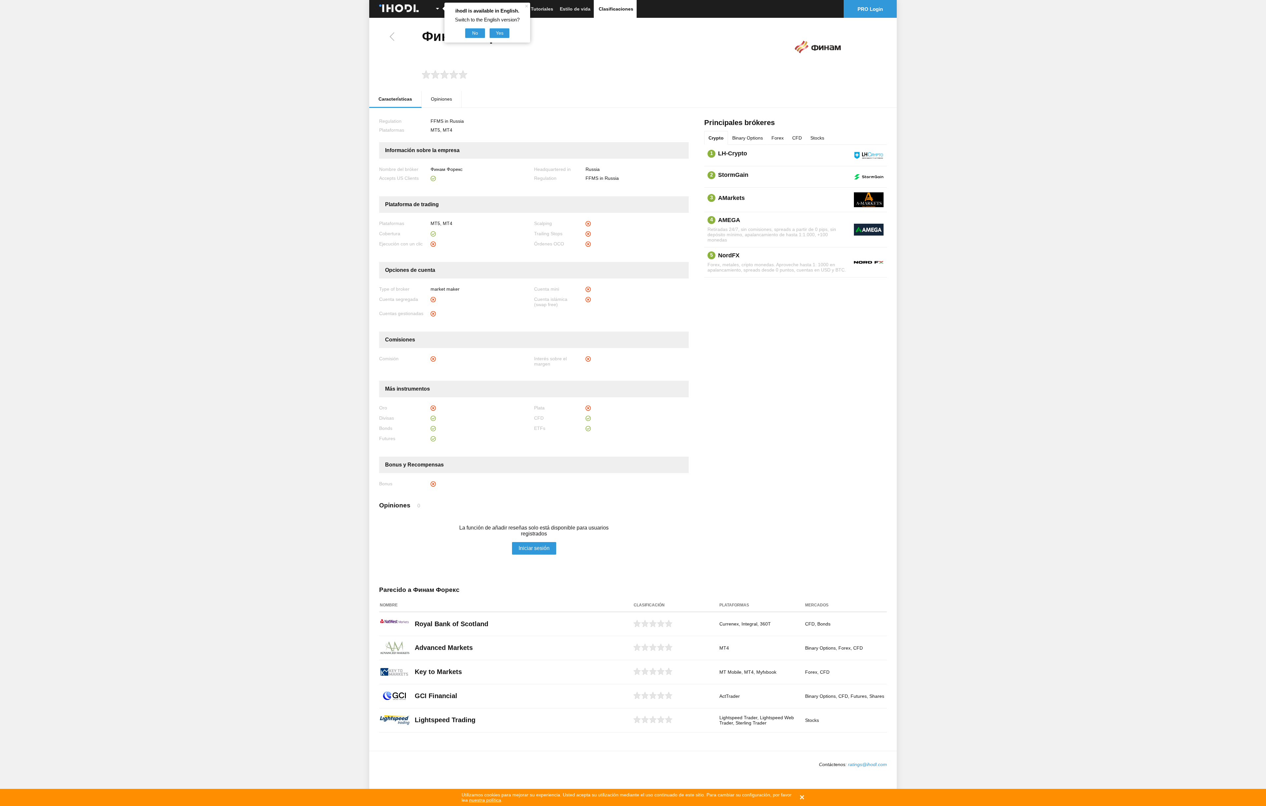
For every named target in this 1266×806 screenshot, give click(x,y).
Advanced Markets (444, 647)
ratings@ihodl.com (867, 764)
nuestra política (485, 800)
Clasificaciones (616, 9)
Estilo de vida (575, 9)
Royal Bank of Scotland (451, 624)
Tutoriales (542, 9)
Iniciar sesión (534, 548)
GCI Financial (436, 695)
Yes (499, 33)
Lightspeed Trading (445, 720)
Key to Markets (438, 671)
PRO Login (870, 9)
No (475, 33)
